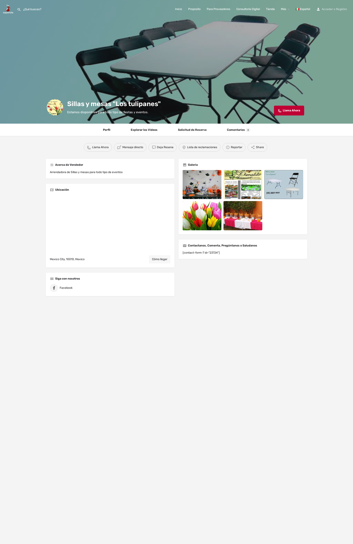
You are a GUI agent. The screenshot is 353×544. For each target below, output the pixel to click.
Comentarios (238, 130)
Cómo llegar (159, 259)
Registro (341, 9)
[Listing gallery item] (202, 184)
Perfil (106, 130)
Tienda (270, 9)
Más (283, 9)
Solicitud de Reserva (192, 130)
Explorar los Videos (144, 130)
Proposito (194, 9)
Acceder (327, 9)
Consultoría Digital (248, 9)
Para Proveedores (218, 9)
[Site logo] (8, 9)
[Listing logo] (55, 107)
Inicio (178, 9)
